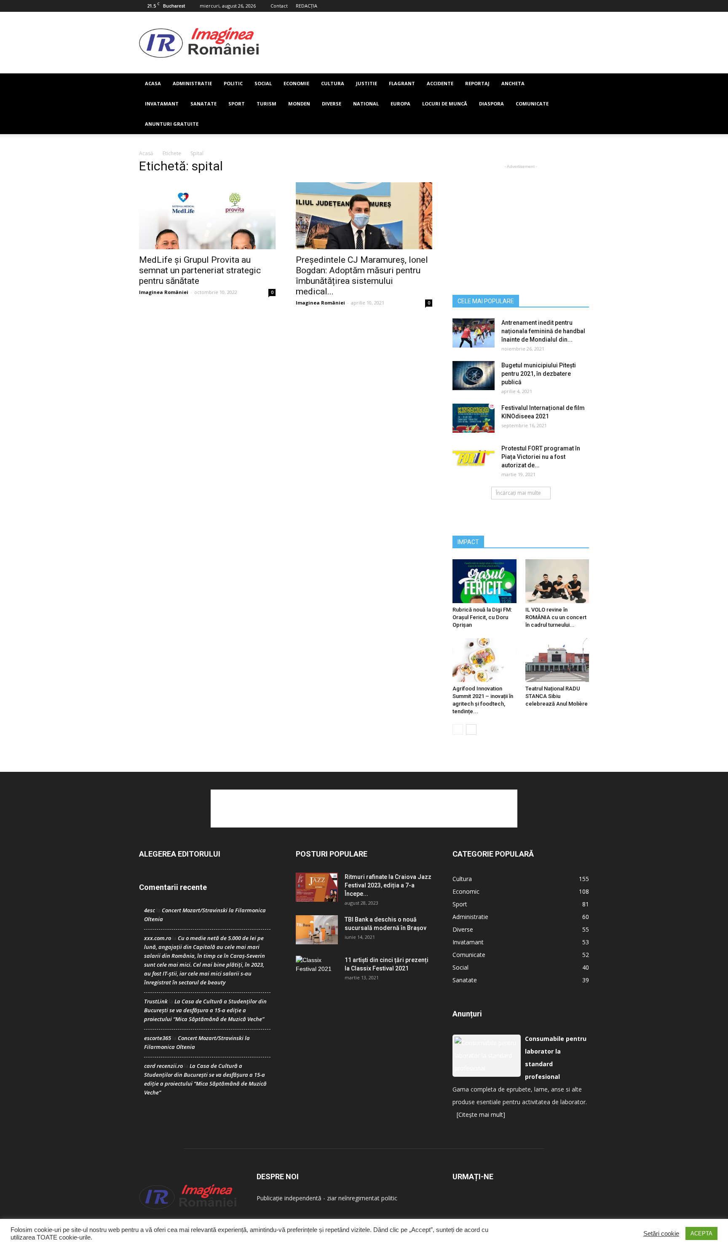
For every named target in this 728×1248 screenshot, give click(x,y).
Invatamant (162, 103)
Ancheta (513, 83)
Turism (266, 103)
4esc (149, 910)
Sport (236, 103)
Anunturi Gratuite (171, 124)
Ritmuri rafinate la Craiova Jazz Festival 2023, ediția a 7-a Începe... (388, 885)
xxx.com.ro (157, 938)
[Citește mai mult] (481, 1115)
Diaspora (491, 103)
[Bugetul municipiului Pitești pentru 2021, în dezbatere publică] (473, 375)
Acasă (146, 153)
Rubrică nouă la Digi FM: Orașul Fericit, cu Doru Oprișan (482, 617)
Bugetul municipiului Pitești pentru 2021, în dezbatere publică (538, 373)
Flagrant (402, 83)
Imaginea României (163, 292)
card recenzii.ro (163, 1066)
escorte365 (157, 1038)
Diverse (331, 103)
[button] (579, 104)
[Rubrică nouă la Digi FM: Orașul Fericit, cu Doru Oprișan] (484, 581)
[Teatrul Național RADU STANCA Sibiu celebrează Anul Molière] (557, 660)
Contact (279, 6)
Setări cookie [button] (661, 1233)
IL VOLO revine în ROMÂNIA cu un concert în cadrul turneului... (555, 617)
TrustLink (156, 1001)
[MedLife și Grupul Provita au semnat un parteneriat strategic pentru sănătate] (207, 215)
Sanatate (203, 103)
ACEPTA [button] (701, 1233)
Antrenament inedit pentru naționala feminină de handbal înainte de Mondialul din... (543, 331)
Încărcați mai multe (518, 492)
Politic (233, 83)
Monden (299, 103)
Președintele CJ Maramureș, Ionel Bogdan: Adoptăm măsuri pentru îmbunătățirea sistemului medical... (362, 276)
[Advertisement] (423, 43)
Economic (465, 891)
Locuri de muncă (444, 103)
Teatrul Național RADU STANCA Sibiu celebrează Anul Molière (556, 696)
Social (263, 83)
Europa (400, 103)
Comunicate (532, 103)
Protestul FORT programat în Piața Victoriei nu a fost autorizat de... (540, 457)
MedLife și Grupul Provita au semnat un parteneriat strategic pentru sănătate (200, 270)
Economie (296, 83)
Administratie (192, 83)
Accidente (440, 83)
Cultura (332, 83)
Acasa (153, 83)
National (366, 103)
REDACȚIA (306, 6)
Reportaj (477, 83)
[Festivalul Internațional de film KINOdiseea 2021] (473, 418)
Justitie (366, 83)
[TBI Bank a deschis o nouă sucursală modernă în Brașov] (317, 929)
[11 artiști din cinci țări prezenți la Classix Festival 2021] (317, 970)
